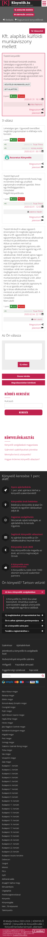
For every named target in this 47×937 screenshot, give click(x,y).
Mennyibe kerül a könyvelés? (18, 454)
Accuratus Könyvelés (20, 157)
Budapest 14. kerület (10, 816)
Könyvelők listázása (25, 14)
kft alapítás (11, 89)
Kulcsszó (9, 401)
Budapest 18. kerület (10, 832)
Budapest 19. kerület (10, 836)
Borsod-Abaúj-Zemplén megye (14, 703)
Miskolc (5, 867)
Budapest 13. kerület (10, 812)
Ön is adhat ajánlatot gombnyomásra (22, 620)
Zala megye (6, 762)
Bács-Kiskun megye (10, 691)
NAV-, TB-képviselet (10, 906)
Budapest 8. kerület (10, 793)
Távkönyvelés (7, 910)
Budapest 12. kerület (10, 808)
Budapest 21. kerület (10, 844)
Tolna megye (7, 750)
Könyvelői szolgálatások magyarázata (21, 444)
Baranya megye (8, 695)
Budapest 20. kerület (10, 840)
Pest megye (6, 738)
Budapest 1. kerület (10, 765)
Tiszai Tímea (38, 144)
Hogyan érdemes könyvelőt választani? (22, 459)
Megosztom (35, 109)
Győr (4, 875)
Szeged (5, 863)
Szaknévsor (7, 645)
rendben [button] (39, 931)
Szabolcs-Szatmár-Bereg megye (15, 746)
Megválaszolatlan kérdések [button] (23, 382)
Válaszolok (38, 31)
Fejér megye (7, 711)
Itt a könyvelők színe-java (16, 626)
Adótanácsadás (8, 879)
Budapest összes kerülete (12, 855)
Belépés (9, 19)
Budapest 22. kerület (10, 848)
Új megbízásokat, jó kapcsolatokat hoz (22, 615)
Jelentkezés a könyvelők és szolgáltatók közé (20, 652)
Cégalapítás (6, 890)
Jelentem (36, 112)
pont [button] (14, 96)
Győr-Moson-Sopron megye (13, 715)
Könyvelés (6, 898)
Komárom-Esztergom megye (13, 730)
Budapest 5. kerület (10, 781)
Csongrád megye (9, 707)
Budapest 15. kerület (10, 820)
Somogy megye (8, 742)
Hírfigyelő (6, 664)
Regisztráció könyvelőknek (30, 19)
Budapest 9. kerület (10, 797)
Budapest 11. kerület (10, 805)
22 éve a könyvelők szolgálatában (20, 592)
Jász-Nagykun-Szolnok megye (13, 726)
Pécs (4, 871)
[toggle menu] (44, 3)
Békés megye (7, 699)
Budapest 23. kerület (10, 851)
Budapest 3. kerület (10, 773)
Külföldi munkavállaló (17, 84)
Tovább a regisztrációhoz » (17, 631)
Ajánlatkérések (23, 645)
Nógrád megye (8, 734)
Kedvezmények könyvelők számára (18, 659)
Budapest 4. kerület (10, 777)
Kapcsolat (33, 670)
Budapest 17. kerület (10, 828)
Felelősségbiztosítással (11, 894)
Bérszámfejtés (8, 887)
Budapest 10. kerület (10, 801)
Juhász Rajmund (36, 104)
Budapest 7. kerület (10, 789)
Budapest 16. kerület (10, 824)
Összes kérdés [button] (23, 376)
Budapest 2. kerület (10, 769)
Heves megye (7, 723)
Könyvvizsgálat (7, 902)
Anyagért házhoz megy (11, 883)
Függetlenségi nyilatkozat (13, 670)
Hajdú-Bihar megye (9, 719)
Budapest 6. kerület (10, 785)
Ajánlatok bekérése (25, 10)
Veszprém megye (9, 758)
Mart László (37, 319)
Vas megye (6, 754)
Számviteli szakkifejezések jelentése (21, 449)
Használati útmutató (24, 664)
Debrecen (6, 859)
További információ (20, 935)
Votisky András (37, 148)
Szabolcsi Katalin (35, 212)
